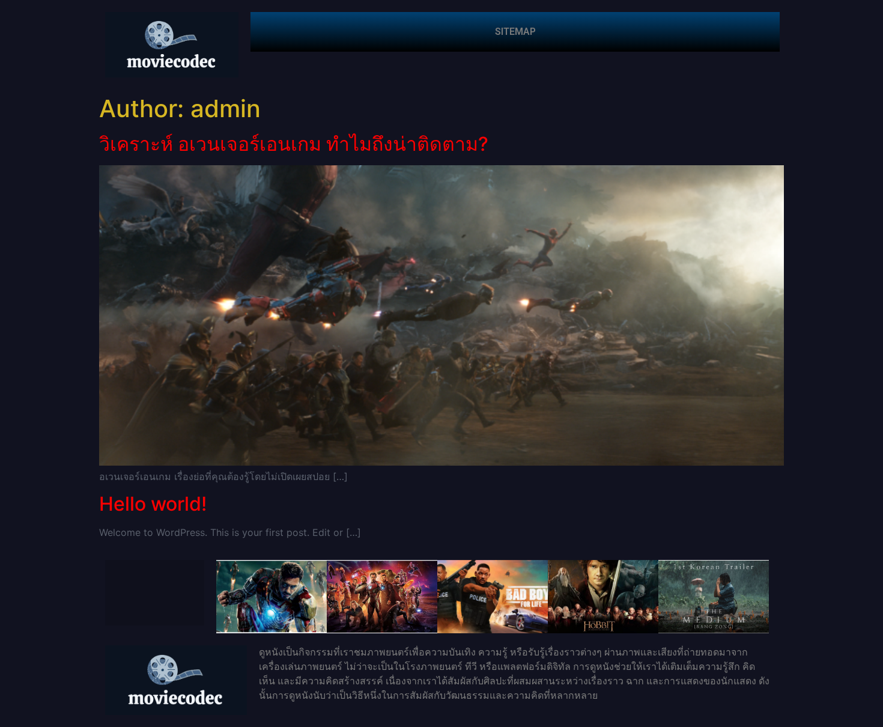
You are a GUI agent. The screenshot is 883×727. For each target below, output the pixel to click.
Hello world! (153, 504)
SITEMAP (515, 31)
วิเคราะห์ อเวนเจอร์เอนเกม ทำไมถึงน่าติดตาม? (293, 144)
